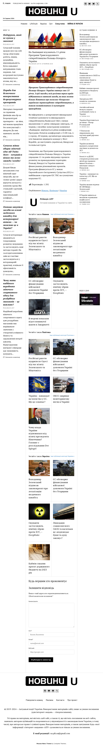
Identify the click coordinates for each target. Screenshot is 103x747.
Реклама (49, 700)
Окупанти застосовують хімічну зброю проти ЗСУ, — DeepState (60, 286)
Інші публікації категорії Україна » (62, 456)
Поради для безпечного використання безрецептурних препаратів (12, 96)
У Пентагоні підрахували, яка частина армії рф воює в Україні (89, 134)
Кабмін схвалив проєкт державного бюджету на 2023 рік (39, 568)
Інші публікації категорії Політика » (62, 335)
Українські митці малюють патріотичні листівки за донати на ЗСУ (89, 147)
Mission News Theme (44, 743)
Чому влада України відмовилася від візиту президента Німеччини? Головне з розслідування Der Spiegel (39, 438)
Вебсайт (31, 648)
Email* (31, 639)
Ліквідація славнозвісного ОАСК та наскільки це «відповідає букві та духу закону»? (63, 530)
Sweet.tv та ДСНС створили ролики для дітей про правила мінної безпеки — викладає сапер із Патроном (89, 162)
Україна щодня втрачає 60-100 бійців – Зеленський (89, 186)
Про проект (72, 700)
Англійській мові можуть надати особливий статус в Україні (88, 110)
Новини (24, 23)
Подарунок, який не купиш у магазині (12, 37)
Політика (53, 190)
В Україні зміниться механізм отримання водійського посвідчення (88, 198)
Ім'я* (30, 631)
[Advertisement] (91, 248)
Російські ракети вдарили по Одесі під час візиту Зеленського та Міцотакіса (38, 243)
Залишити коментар (12, 84)
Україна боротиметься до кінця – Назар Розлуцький (89, 122)
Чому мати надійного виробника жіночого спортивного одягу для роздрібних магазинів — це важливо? (11, 292)
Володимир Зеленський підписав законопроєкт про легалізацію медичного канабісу (62, 246)
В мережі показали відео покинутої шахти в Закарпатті (39, 321)
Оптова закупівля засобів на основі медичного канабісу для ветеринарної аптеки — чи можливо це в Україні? (13, 217)
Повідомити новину (21, 3)
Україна (43, 23)
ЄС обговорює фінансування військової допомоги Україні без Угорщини (38, 286)
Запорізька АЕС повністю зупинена (88, 100)
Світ (51, 23)
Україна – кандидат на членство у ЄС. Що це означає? (39, 398)
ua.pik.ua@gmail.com (39, 3)
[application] (90, 299)
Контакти (60, 700)
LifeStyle (34, 23)
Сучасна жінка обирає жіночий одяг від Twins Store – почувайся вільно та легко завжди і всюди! (12, 153)
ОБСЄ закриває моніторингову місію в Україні (61, 398)
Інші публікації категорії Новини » (62, 214)
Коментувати (33, 601)
